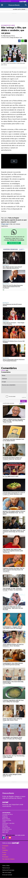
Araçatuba (5, 845)
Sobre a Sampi (6, 865)
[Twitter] (25, 41)
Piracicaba (5, 856)
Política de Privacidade (8, 870)
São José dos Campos (8, 859)
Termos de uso (6, 868)
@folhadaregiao (10, 835)
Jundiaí (4, 854)
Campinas (5, 850)
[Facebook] (19, 41)
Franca (4, 852)
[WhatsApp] (22, 41)
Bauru (4, 848)
